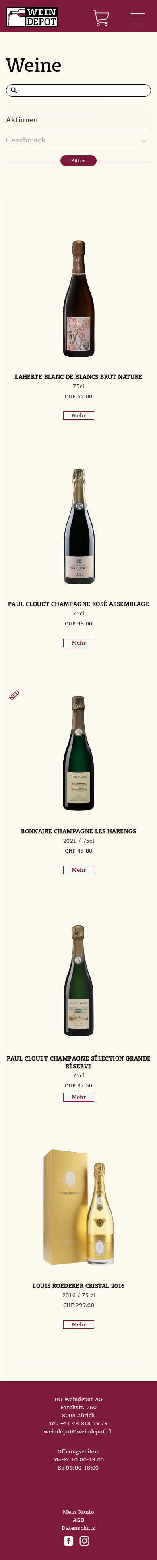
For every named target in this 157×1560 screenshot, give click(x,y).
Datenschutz (78, 1528)
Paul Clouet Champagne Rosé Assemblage (79, 603)
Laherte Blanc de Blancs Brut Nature (79, 376)
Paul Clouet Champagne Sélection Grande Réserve (79, 1062)
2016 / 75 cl (78, 1295)
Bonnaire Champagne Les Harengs (78, 831)
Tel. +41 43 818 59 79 (78, 1423)
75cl (79, 386)
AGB (78, 1520)
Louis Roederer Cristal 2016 (78, 1285)
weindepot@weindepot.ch (78, 1431)
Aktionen (22, 119)
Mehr (79, 415)
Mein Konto (78, 1512)
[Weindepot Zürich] (32, 17)
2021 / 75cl (78, 840)
